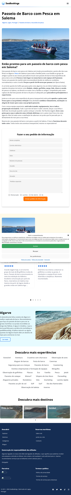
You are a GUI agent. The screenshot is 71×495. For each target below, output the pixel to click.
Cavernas (53, 361)
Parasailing (62, 376)
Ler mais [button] (5, 339)
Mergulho (56, 369)
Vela (37, 380)
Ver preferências (35, 256)
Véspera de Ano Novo (44, 376)
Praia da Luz (7, 408)
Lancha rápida (62, 380)
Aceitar (35, 246)
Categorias (5, 441)
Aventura (19, 357)
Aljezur (28, 408)
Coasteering (58, 365)
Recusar (35, 251)
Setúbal (52, 408)
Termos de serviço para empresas (46, 480)
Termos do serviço (41, 476)
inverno (47, 387)
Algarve (4, 22)
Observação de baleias (30, 387)
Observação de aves (60, 357)
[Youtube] (60, 489)
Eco (38, 372)
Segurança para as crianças (19, 365)
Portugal (14, 22)
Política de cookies (26, 259)
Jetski (66, 372)
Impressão (47, 259)
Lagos (9, 22)
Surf (40, 383)
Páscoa (30, 372)
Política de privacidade (37, 259)
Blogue (4, 444)
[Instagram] (68, 489)
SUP (32, 383)
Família (47, 372)
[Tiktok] (64, 489)
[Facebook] (53, 489)
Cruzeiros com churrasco (37, 357)
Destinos (5, 437)
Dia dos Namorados (54, 383)
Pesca (17, 73)
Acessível (7, 357)
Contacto (38, 441)
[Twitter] (56, 489)
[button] (68, 235)
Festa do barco (39, 361)
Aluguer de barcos (21, 361)
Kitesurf (28, 376)
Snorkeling (48, 380)
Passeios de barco (25, 22)
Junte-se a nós (40, 437)
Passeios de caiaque (12, 376)
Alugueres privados (10, 380)
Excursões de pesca (37, 22)
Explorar (4, 433)
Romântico (27, 380)
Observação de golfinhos (12, 372)
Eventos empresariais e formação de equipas (29, 369)
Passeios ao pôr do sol (17, 383)
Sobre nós (39, 433)
